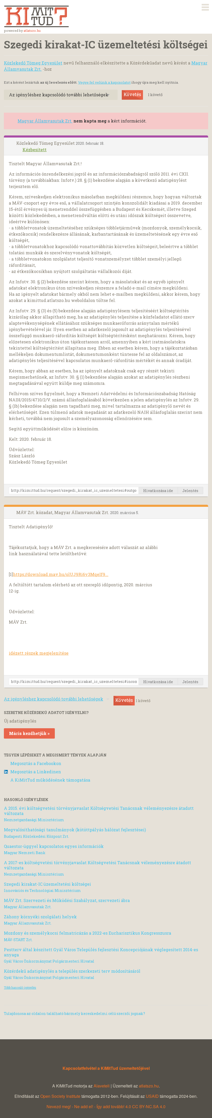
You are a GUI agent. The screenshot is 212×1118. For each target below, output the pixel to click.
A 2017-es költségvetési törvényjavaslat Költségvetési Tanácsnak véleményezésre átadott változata (97, 865)
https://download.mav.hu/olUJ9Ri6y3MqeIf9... (60, 574)
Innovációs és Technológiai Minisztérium (42, 890)
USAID (152, 1096)
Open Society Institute (60, 1096)
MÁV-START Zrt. (18, 939)
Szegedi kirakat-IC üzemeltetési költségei (47, 884)
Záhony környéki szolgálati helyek (40, 916)
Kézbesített (34, 149)
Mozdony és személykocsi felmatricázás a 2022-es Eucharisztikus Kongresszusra (87, 933)
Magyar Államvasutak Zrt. (45, 121)
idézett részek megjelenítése (39, 653)
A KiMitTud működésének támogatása (50, 780)
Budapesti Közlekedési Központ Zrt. (36, 836)
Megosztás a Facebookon (35, 763)
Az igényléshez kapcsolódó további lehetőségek (58, 94)
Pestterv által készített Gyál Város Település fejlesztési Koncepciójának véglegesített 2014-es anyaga (101, 952)
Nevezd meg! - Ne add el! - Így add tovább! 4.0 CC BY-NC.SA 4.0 (106, 1106)
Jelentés (190, 490)
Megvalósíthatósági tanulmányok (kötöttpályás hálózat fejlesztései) (75, 829)
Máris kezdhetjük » (29, 733)
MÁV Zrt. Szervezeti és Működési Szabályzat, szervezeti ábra (67, 900)
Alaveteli (102, 1086)
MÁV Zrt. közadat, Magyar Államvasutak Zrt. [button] (63, 512)
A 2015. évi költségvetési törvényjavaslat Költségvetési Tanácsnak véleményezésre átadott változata (99, 810)
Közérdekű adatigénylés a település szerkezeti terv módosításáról (72, 971)
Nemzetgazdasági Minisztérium (34, 819)
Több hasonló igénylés (20, 987)
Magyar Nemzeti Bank (25, 852)
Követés (132, 94)
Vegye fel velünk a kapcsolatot (104, 82)
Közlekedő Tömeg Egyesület (33, 63)
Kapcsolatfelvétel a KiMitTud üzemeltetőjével (106, 1068)
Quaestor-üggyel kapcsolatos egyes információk (54, 846)
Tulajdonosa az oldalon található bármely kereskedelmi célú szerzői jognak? (74, 1013)
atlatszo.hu (32, 30)
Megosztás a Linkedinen (35, 771)
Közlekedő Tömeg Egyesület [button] (46, 143)
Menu (205, 6)
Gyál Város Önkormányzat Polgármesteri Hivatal (49, 961)
